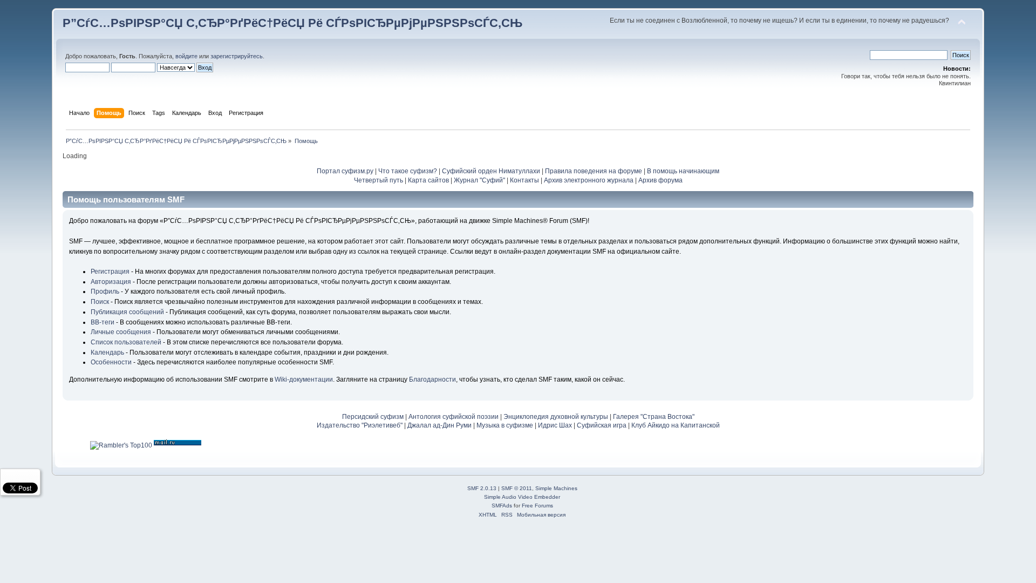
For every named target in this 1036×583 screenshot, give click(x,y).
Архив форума (660, 180)
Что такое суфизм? (408, 171)
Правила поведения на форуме (593, 171)
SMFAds (502, 506)
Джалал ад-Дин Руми (439, 425)
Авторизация (111, 282)
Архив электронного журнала (588, 180)
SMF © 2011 (516, 488)
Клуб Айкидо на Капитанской (675, 425)
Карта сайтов (428, 180)
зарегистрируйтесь (236, 56)
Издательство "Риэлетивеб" (360, 425)
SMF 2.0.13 (481, 488)
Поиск (100, 302)
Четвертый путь (378, 180)
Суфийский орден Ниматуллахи (491, 171)
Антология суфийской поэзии (453, 417)
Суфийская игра (601, 425)
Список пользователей (126, 342)
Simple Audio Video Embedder (522, 497)
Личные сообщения (121, 332)
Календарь (107, 352)
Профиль (105, 291)
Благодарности (432, 379)
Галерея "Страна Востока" (653, 417)
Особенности (111, 362)
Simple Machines (556, 488)
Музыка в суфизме (504, 425)
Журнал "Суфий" (479, 180)
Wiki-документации (304, 379)
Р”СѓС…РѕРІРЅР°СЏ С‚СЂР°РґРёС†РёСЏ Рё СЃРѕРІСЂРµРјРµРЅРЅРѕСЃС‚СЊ (292, 23)
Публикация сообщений (127, 312)
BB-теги (102, 322)
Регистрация (110, 271)
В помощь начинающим (683, 171)
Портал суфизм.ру (345, 171)
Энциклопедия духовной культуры (555, 417)
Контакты (524, 180)
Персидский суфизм (373, 417)
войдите (186, 56)
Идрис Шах (555, 425)
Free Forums (537, 506)
